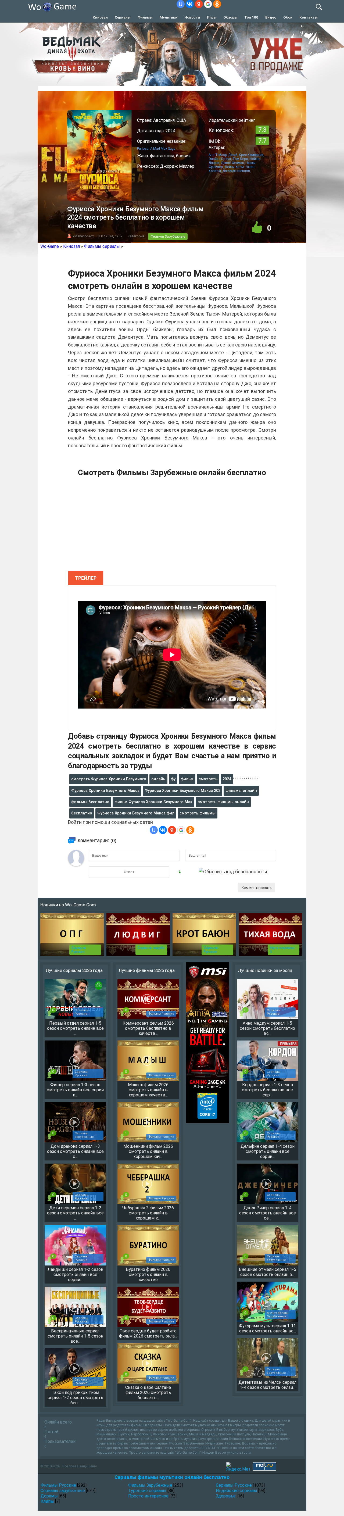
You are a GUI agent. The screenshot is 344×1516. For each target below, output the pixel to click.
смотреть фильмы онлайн (223, 801)
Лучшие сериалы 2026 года (74, 970)
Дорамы (49, 1496)
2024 (227, 779)
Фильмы (145, 17)
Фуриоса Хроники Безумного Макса (105, 790)
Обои (287, 17)
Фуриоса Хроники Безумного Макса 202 (182, 790)
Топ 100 (251, 17)
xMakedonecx (83, 236)
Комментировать (257, 887)
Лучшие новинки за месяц (265, 970)
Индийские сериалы (236, 1490)
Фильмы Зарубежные (167, 236)
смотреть (208, 779)
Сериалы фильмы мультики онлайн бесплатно (172, 1477)
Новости (192, 17)
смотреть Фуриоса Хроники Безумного (108, 779)
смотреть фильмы (198, 813)
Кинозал (100, 17)
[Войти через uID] (181, 4)
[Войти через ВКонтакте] (190, 4)
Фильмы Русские (58, 1485)
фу (173, 779)
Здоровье (226, 1496)
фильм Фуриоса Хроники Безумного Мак (153, 801)
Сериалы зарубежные (63, 1490)
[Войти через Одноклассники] (217, 4)
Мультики (168, 17)
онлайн (158, 779)
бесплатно (81, 813)
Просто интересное (148, 1496)
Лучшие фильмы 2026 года (147, 970)
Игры (211, 17)
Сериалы (123, 17)
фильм (187, 779)
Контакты (308, 17)
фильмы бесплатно (90, 801)
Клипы (47, 1501)
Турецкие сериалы (147, 1490)
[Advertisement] (172, 526)
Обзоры (230, 17)
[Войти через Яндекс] (199, 4)
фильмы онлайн (241, 790)
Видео (270, 17)
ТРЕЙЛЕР (85, 578)
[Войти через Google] (208, 4)
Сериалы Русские (78, 950)
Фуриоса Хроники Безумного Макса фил (135, 813)
